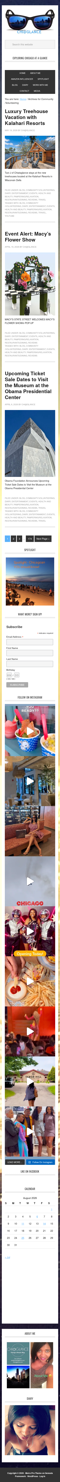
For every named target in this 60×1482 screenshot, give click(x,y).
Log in (42, 1476)
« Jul (7, 1257)
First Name (12, 648)
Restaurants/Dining (16, 199)
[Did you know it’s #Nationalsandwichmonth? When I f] (30, 981)
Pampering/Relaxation (26, 196)
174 (30, 538)
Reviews (32, 199)
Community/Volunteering (40, 190)
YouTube (9, 215)
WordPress (32, 1476)
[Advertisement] (32, 1293)
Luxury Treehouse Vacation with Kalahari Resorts (26, 116)
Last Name (12, 659)
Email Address (14, 636)
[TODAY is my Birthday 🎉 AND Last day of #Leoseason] (30, 831)
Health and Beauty (15, 209)
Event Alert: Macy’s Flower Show (28, 236)
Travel (42, 199)
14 (44, 1223)
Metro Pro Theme (33, 1473)
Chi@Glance (30, 22)
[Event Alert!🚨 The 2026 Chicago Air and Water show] (30, 881)
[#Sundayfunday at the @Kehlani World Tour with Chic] (30, 1031)
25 (23, 1237)
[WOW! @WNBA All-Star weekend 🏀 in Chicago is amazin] (30, 1131)
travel (42, 212)
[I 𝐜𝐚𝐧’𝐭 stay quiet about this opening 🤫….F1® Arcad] (30, 931)
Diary (8, 193)
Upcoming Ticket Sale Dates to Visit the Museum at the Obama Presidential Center (28, 385)
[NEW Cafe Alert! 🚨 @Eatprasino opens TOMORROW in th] (30, 781)
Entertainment (20, 193)
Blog (22, 190)
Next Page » (43, 538)
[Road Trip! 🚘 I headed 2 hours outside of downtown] (30, 1081)
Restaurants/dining (16, 212)
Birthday (10, 670)
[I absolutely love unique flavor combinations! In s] (30, 731)
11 (23, 1223)
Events (33, 193)
